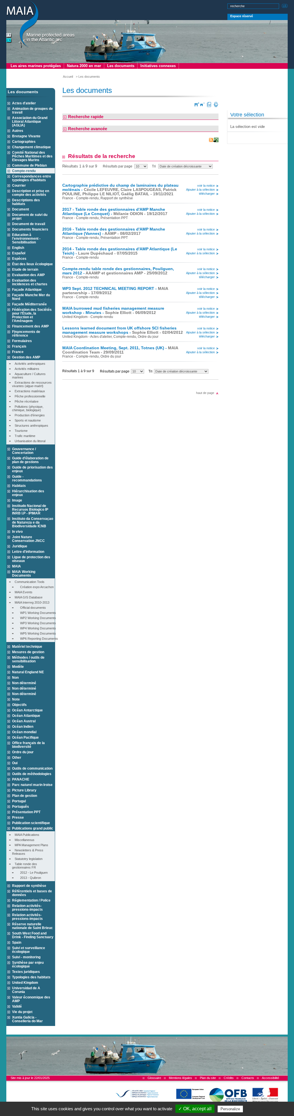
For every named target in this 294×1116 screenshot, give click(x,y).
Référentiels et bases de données (32, 893)
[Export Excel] (215, 140)
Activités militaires (25, 368)
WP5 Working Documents (35, 633)
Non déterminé (24, 683)
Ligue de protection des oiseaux (31, 559)
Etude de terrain (25, 269)
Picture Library (24, 790)
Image (17, 500)
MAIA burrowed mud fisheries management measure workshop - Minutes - (113, 310)
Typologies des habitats (31, 977)
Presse (18, 817)
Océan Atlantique (26, 715)
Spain (16, 942)
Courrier (19, 185)
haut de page (205, 393)
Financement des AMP (30, 326)
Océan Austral (24, 721)
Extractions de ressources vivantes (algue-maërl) (32, 384)
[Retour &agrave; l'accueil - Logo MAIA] (40, 25)
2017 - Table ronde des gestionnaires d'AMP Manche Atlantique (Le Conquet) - (114, 211)
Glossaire (154, 1078)
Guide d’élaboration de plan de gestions (30, 460)
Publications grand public (32, 828)
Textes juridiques (26, 971)
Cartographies (24, 141)
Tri (154, 166)
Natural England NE (28, 672)
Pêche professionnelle (28, 396)
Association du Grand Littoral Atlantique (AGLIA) (29, 121)
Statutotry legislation (27, 859)
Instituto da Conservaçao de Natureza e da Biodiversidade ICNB (32, 522)
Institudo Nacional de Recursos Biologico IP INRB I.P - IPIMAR (30, 509)
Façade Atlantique (27, 289)
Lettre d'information (28, 551)
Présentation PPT (26, 812)
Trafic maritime (23, 436)
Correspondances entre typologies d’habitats (31, 178)
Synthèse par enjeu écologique (28, 964)
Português (20, 806)
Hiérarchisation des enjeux (28, 493)
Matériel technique (27, 646)
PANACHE (20, 779)
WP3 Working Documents (35, 623)
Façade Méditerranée (29, 304)
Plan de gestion (24, 795)
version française (9, 35)
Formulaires (22, 341)
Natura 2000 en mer (84, 66)
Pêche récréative (25, 401)
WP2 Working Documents (35, 618)
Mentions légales (180, 1078)
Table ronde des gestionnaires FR (24, 865)
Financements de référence (26, 333)
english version (9, 40)
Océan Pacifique (25, 737)
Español (18, 253)
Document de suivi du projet (29, 216)
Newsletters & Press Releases (27, 851)
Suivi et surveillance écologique (28, 949)
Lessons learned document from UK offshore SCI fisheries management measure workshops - (122, 330)
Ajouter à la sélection (200, 189)
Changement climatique (31, 147)
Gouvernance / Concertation (24, 450)
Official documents (30, 607)
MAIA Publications (25, 834)
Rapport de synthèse (29, 885)
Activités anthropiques (28, 363)
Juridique (19, 546)
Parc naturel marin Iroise (32, 785)
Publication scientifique (31, 823)
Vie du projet (22, 1012)
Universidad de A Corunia (26, 990)
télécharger (207, 193)
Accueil (68, 76)
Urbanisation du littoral (28, 441)
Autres (17, 130)
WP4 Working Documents (35, 628)
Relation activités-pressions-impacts (27, 907)
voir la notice (206, 185)
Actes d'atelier (24, 103)
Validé (17, 1006)
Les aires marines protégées (36, 66)
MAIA (16, 566)
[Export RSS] (211, 140)
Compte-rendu (24, 171)
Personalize (230, 1109)
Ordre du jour (23, 752)
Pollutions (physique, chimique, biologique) (27, 408)
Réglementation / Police (31, 900)
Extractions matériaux (28, 391)
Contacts (247, 1078)
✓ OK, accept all (195, 1108)
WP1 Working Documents (35, 612)
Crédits (229, 1078)
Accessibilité (270, 1078)
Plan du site (208, 1078)
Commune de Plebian (29, 165)
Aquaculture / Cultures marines (29, 375)
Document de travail (28, 224)
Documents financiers (30, 229)
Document (20, 209)
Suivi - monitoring (26, 957)
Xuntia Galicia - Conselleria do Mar (27, 1019)
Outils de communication (32, 768)
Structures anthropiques (30, 425)
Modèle (18, 666)
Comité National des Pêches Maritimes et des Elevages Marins (32, 156)
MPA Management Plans (30, 845)
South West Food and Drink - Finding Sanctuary (32, 935)
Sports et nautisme (26, 420)
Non (15, 677)
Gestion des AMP (26, 357)
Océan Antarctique (27, 710)
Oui (15, 763)
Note (16, 699)
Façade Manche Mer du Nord (31, 297)
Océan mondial (24, 732)
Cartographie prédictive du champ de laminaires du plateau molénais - (120, 189)
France (18, 352)
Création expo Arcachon (34, 587)
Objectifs (19, 705)
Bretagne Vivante (26, 136)
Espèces (19, 258)
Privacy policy (256, 1109)
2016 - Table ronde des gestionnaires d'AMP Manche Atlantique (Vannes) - (113, 231)
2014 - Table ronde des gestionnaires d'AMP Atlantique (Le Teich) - (119, 251)
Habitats (19, 485)
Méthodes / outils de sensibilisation (28, 659)
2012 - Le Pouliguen (31, 872)
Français (19, 346)
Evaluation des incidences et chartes (29, 282)
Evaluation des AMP (28, 275)
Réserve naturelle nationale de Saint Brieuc (32, 926)
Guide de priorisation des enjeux (32, 469)
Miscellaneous (23, 840)
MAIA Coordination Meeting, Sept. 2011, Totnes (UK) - (120, 350)
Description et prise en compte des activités (30, 192)
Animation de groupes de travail (32, 110)
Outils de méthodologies (31, 774)
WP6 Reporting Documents (36, 638)
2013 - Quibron (28, 877)
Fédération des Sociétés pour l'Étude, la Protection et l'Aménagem (32, 315)
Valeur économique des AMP (31, 999)
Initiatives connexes (158, 66)
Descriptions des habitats (26, 202)
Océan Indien (22, 726)
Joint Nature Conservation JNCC (28, 539)
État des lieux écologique (32, 264)
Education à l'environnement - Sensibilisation (26, 238)
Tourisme (20, 430)
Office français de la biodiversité (28, 744)
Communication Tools (28, 582)
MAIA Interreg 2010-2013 (30, 602)
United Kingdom (25, 982)
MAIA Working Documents (23, 573)
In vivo (17, 531)
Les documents (120, 66)
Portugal (19, 801)
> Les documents (88, 76)
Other (16, 757)
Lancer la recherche (285, 5)
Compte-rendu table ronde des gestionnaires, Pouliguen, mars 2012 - (118, 271)
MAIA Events (22, 592)
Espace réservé (241, 16)
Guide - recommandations (27, 478)
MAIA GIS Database (27, 597)
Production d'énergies (28, 415)
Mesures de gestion (28, 652)
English (18, 247)
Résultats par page (117, 166)
